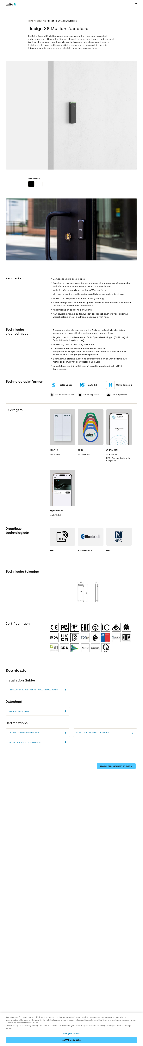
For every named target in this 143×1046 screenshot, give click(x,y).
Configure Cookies (71, 1033)
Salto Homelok (124, 384)
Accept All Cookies (71, 1040)
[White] (39, 184)
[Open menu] (136, 4)
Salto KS (92, 384)
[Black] (31, 184)
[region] (71, 1029)
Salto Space (66, 384)
